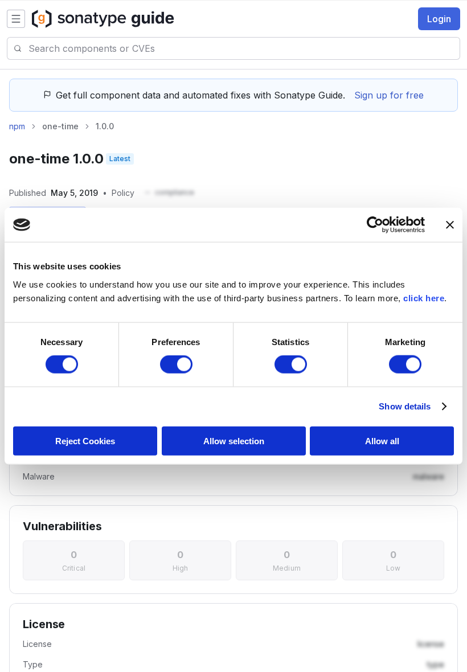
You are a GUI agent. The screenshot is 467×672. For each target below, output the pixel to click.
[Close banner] (450, 225)
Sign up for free (389, 95)
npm (17, 126)
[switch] (176, 364)
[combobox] (244, 48)
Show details (405, 406)
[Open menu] (16, 19)
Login (439, 18)
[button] (169, 193)
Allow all (382, 440)
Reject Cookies (85, 440)
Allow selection (233, 440)
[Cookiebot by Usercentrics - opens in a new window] (375, 224)
